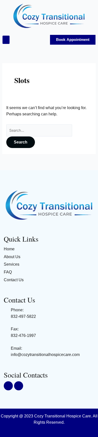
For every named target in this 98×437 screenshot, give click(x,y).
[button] (6, 40)
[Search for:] (39, 130)
